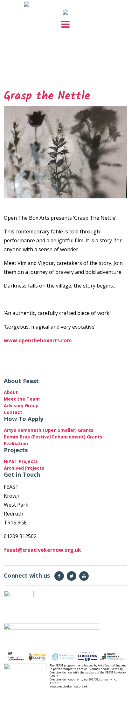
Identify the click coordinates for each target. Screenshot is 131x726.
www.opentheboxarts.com (38, 340)
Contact (13, 412)
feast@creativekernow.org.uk (42, 549)
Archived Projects (24, 468)
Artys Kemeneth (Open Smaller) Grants (50, 430)
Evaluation (16, 443)
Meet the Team (22, 399)
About (11, 392)
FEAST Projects (21, 461)
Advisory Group (21, 405)
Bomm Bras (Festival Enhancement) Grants (53, 437)
